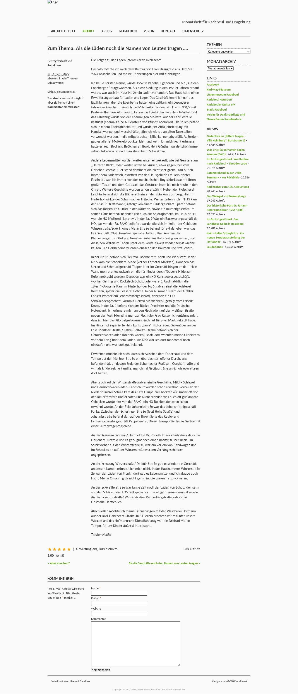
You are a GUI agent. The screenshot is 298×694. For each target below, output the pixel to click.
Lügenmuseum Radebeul (223, 94)
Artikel (88, 31)
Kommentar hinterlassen (63, 107)
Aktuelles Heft (63, 31)
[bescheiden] (54, 549)
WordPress (70, 681)
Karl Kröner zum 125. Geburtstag (228, 187)
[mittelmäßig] (59, 549)
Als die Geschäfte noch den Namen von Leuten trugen (164, 563)
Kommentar (98, 619)
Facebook (213, 84)
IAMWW (231, 681)
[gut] (64, 549)
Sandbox (85, 681)
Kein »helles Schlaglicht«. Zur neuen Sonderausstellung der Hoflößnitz (226, 238)
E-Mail (95, 598)
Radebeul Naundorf (219, 99)
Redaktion (128, 31)
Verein (149, 31)
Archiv (106, 31)
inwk (244, 681)
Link (50, 92)
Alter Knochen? (59, 563)
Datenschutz (193, 31)
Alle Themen (70, 78)
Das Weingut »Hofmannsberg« (227, 196)
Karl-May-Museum (219, 89)
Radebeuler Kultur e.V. (221, 104)
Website (96, 608)
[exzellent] (69, 549)
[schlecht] (50, 549)
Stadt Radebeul (217, 109)
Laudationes (215, 247)
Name (95, 588)
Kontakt (168, 31)
